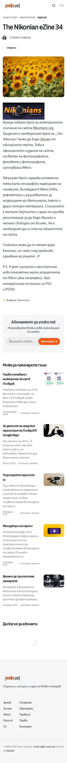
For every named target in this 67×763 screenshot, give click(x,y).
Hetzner (10, 750)
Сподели (11, 47)
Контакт (25, 727)
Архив (7, 703)
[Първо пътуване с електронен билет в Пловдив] (33, 394)
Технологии (23, 300)
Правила (24, 714)
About (7, 714)
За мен (7, 709)
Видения (42, 17)
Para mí (8, 720)
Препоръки (26, 709)
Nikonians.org (43, 128)
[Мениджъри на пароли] (33, 545)
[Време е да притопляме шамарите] (33, 590)
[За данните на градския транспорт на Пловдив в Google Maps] (33, 444)
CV (5, 727)
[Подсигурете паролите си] (33, 494)
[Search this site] (53, 5)
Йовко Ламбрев (22, 37)
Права (23, 720)
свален (45, 139)
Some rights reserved (44, 746)
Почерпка (25, 703)
